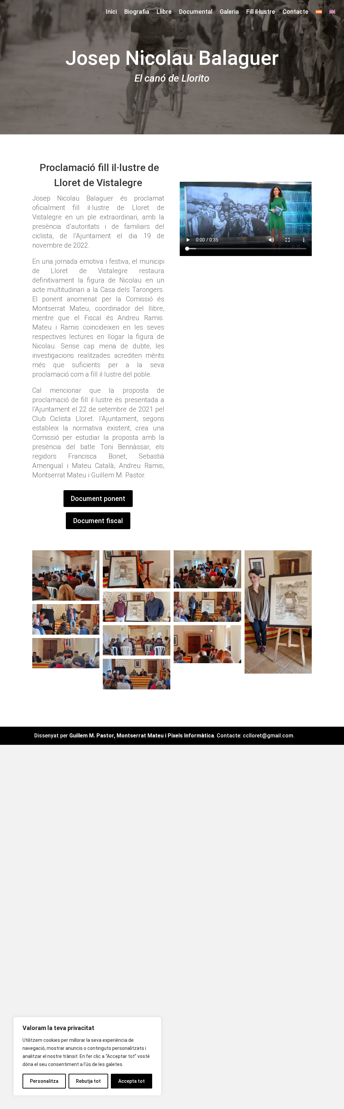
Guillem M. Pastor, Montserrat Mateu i (118, 735)
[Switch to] (319, 13)
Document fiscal (98, 521)
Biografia (136, 12)
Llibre (164, 12)
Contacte (295, 12)
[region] (87, 1056)
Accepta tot (131, 1081)
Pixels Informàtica (191, 735)
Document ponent (98, 499)
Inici (111, 12)
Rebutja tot (88, 1081)
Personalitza (44, 1081)
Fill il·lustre (260, 12)
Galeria (229, 12)
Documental (195, 12)
